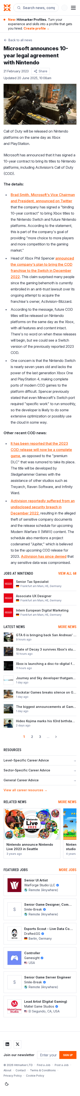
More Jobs (67, 870)
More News (67, 627)
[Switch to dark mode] (7, 1084)
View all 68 (67, 573)
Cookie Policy (35, 1075)
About (7, 1070)
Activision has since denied (43, 556)
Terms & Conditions (43, 1070)
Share (43, 71)
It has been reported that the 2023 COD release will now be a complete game (41, 449)
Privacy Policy (13, 1075)
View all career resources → (25, 790)
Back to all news (20, 40)
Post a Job (62, 1065)
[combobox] (39, 7)
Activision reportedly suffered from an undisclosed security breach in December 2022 (43, 507)
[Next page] (56, 736)
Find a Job (43, 1065)
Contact (21, 1070)
